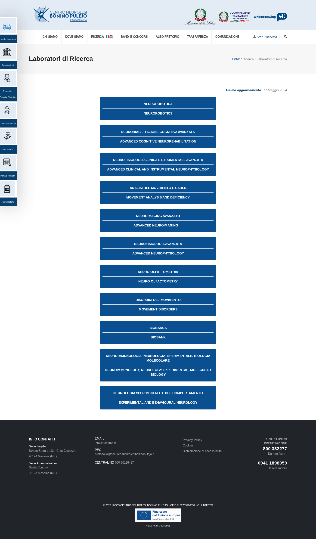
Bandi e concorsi (134, 36)
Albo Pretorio (167, 36)
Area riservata (267, 37)
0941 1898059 (272, 463)
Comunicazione (227, 36)
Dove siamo (74, 36)
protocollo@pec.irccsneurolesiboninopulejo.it (124, 454)
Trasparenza (197, 36)
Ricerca (98, 36)
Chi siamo (50, 36)
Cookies (188, 445)
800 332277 (275, 448)
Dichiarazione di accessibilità (202, 451)
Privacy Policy (192, 440)
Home (236, 59)
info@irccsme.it (105, 443)
